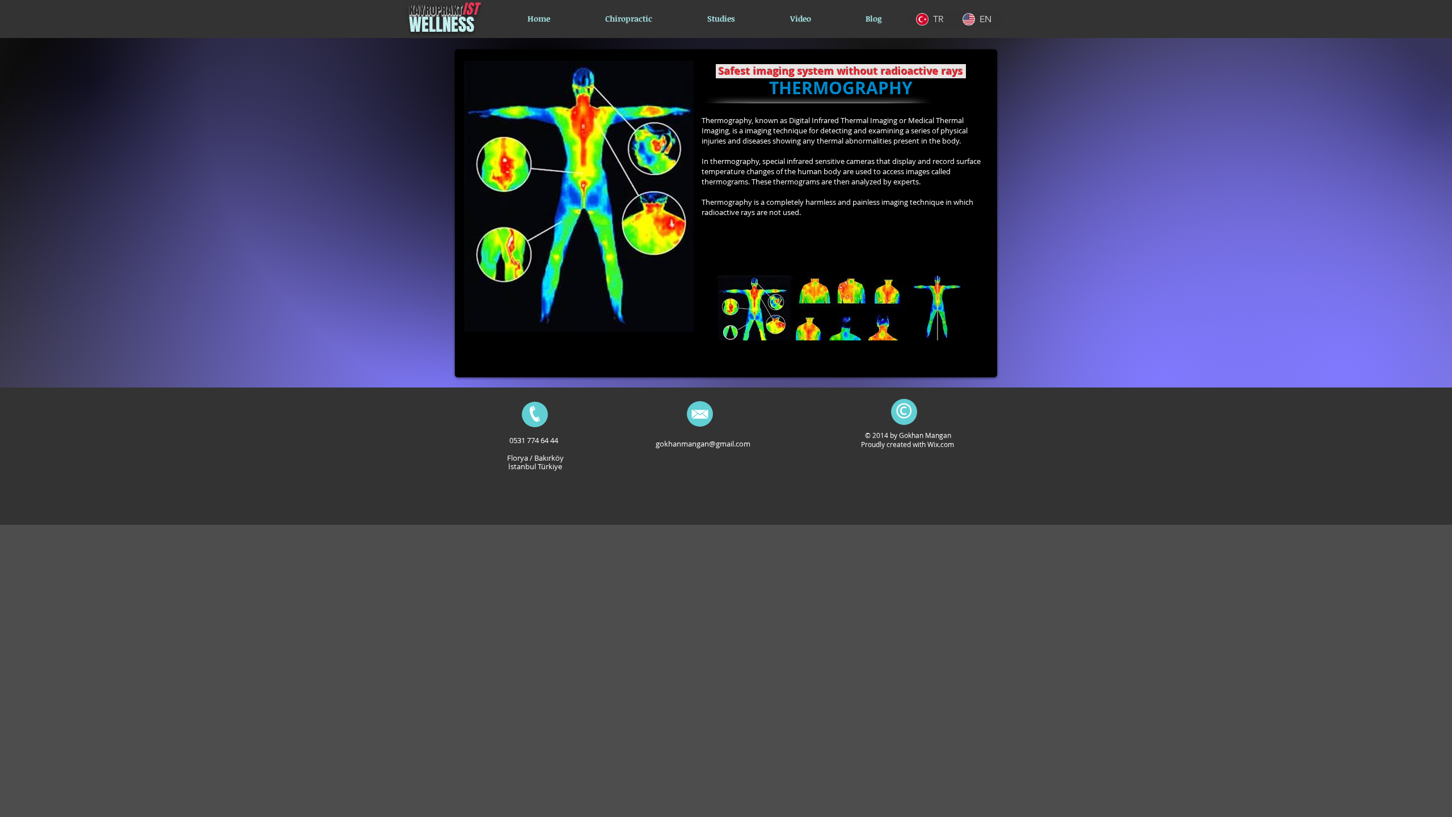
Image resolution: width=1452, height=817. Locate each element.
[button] (720, 19)
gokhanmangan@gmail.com (703, 444)
